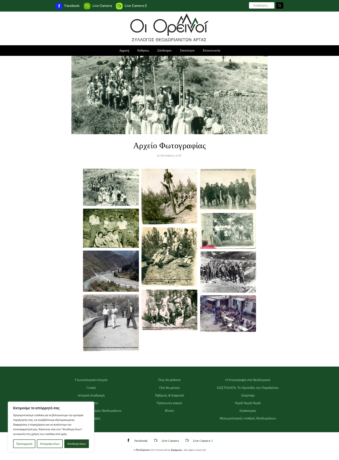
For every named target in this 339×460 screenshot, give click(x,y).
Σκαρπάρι (248, 395)
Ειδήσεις (143, 50)
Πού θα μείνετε (169, 388)
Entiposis (176, 449)
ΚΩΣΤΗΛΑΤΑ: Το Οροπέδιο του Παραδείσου (248, 388)
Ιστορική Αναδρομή (91, 395)
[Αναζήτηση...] (279, 5)
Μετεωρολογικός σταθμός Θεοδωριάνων (248, 418)
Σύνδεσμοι (164, 50)
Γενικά (91, 388)
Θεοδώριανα (142, 449)
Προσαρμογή (24, 443)
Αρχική (124, 50)
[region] (51, 427)
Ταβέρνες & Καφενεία (169, 395)
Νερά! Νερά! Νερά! (248, 403)
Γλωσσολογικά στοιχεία (91, 380)
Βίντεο (169, 411)
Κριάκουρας (248, 411)
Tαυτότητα (187, 50)
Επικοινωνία (211, 50)
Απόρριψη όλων (50, 443)
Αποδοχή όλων (76, 443)
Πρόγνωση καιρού (169, 403)
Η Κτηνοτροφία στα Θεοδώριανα (247, 380)
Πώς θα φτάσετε (169, 380)
